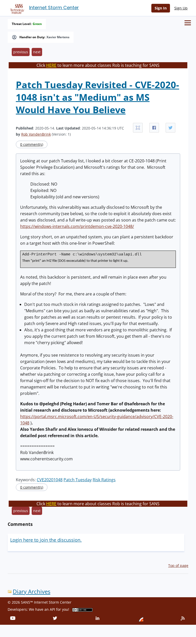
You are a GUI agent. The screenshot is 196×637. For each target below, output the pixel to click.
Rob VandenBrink (36, 134)
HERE (51, 65)
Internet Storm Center (54, 7)
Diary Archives (31, 591)
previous (20, 51)
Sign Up (181, 8)
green (37, 24)
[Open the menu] (187, 23)
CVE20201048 (50, 480)
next (37, 51)
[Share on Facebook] (154, 128)
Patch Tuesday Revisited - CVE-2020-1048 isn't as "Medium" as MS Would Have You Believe (97, 97)
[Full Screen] (138, 128)
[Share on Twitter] (170, 128)
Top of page (178, 565)
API (52, 609)
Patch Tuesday (78, 480)
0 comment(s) (31, 144)
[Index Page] (16, 8)
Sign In (161, 8)
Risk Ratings (104, 480)
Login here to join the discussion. (46, 540)
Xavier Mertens (57, 37)
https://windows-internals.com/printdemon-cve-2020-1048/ (77, 226)
